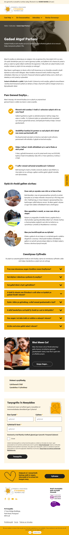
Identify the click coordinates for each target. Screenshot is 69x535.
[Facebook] (5, 499)
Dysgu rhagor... (42, 364)
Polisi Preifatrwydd (44, 445)
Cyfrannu (54, 476)
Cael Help (7, 18)
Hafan (6, 26)
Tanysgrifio (17, 457)
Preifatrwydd (8, 522)
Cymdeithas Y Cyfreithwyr (18, 387)
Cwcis (16, 522)
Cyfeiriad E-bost (14, 425)
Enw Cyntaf (12, 415)
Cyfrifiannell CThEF (16, 384)
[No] (67, 530)
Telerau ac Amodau (25, 522)
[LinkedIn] (16, 499)
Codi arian (12, 26)
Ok (30, 532)
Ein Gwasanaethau (23, 18)
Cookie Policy (37, 532)
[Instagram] (9, 499)
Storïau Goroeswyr (52, 18)
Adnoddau (36, 18)
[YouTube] (13, 499)
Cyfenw (39, 415)
